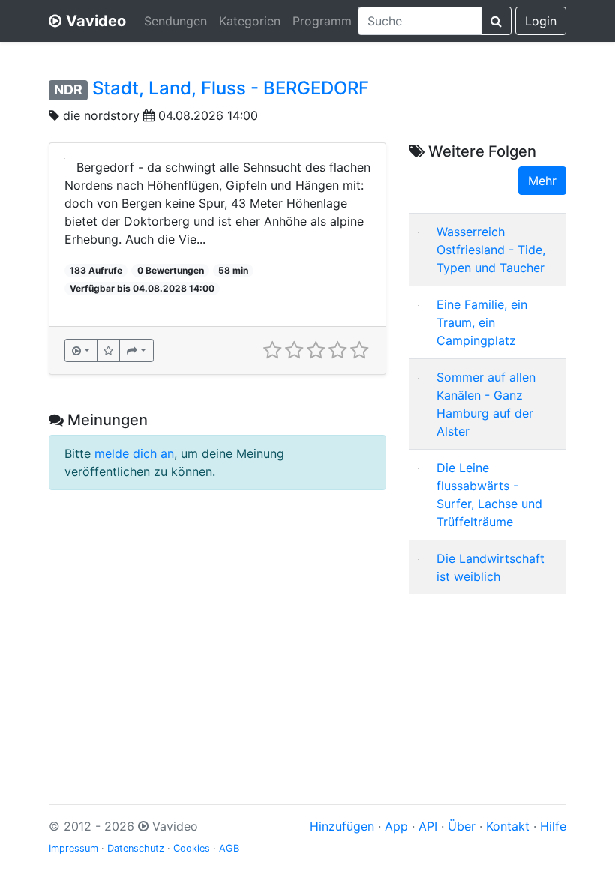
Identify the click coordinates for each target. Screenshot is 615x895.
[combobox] (420, 21)
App (396, 826)
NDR (68, 89)
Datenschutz (135, 848)
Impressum (73, 848)
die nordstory (101, 115)
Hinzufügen (342, 826)
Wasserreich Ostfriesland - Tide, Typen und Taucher (490, 249)
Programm (322, 20)
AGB (229, 848)
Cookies (191, 848)
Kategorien (249, 20)
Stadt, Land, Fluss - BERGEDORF (230, 88)
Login (540, 20)
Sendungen (175, 20)
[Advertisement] (487, 681)
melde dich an (134, 453)
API (427, 826)
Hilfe (553, 826)
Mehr (542, 180)
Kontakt (508, 826)
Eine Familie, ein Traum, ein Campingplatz (481, 322)
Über (462, 826)
